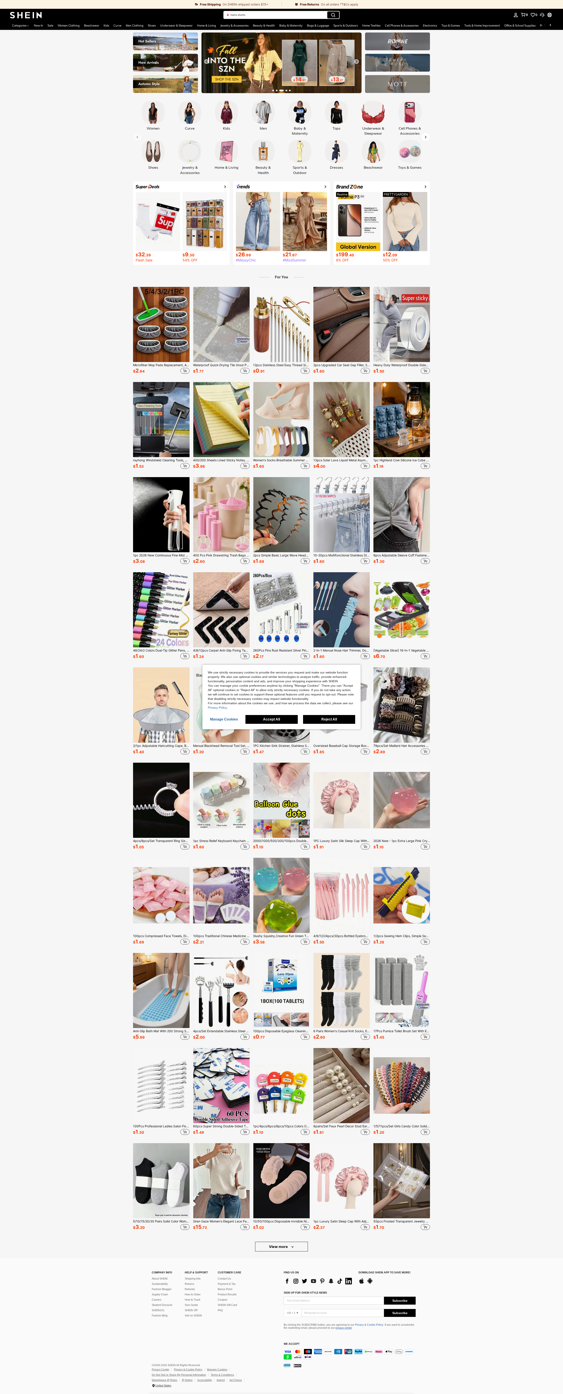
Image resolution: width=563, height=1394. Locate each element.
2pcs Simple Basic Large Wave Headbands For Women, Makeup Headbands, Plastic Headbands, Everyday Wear (281, 555)
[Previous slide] (206, 61)
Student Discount (162, 1305)
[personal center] (515, 15)
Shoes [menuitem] (152, 25)
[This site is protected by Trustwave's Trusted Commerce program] (287, 1365)
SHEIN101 (158, 1310)
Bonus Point (225, 1289)
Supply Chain (160, 1294)
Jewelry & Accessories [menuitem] (234, 25)
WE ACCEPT (292, 1344)
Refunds (190, 1289)
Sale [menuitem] (50, 25)
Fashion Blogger (162, 1289)
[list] (319, 1281)
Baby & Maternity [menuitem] (291, 25)
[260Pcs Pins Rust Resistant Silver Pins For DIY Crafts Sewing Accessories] (281, 609)
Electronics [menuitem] (430, 25)
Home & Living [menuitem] (206, 25)
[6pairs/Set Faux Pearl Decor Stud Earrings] (341, 1085)
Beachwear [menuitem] (91, 25)
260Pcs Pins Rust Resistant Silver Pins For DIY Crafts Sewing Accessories (281, 650)
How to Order (193, 1294)
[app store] (361, 1283)
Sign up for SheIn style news (305, 1292)
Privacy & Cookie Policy (369, 1324)
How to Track (192, 1299)
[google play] (370, 1283)
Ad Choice (235, 1380)
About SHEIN (160, 1278)
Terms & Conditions (222, 1374)
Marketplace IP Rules (164, 1380)
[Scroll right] (550, 25)
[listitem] (161, 331)
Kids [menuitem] (106, 25)
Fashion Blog (160, 1315)
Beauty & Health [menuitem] (264, 25)
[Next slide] (356, 61)
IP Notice (187, 1380)
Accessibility (204, 1380)
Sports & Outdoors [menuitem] (345, 25)
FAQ (220, 1310)
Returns (189, 1283)
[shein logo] (26, 15)
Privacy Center (160, 1369)
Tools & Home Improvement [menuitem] (482, 25)
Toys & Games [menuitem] (450, 25)
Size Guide (191, 1305)
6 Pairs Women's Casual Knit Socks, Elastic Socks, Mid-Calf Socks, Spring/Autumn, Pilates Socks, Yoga (341, 1031)
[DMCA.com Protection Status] (297, 1365)
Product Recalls (227, 1294)
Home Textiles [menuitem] (371, 25)
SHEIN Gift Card (227, 1305)
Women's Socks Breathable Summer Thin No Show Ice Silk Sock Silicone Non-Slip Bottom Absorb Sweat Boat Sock (281, 460)
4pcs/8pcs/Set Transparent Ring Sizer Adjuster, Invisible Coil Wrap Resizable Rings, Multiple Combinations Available (161, 841)
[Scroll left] (545, 25)
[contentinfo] (350, 1354)
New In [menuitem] (38, 25)
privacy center (343, 1327)
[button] (542, 15)
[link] (141, 4)
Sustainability (160, 1283)
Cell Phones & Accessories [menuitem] (402, 25)
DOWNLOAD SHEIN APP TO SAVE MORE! (384, 1272)
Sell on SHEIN (193, 1315)
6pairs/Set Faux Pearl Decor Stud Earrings (341, 1126)
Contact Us (224, 1278)
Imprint (221, 1380)
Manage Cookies (217, 1369)
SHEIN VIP (191, 1310)
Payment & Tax (227, 1283)
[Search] (333, 14)
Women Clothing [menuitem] (69, 25)
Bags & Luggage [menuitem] (318, 25)
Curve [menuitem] (117, 25)
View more (279, 1246)
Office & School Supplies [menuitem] (520, 25)
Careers (156, 1299)
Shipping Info (193, 1278)
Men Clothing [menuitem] (134, 25)
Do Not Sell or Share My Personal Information (179, 1374)
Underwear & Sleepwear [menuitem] (176, 25)
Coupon (222, 1299)
